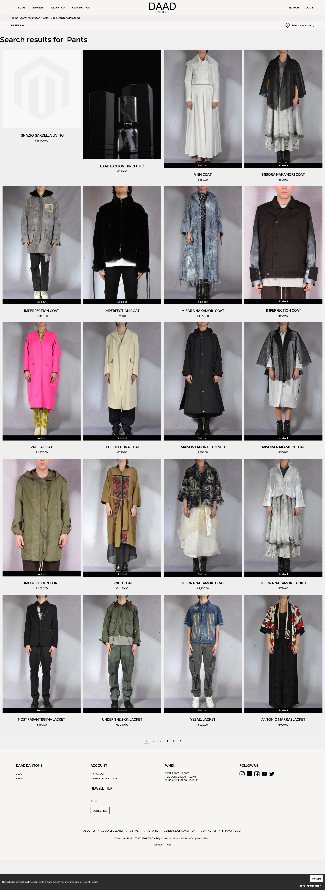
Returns (152, 830)
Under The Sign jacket (122, 719)
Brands (38, 7)
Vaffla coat (41, 447)
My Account (99, 773)
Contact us (81, 7)
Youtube (264, 773)
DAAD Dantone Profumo (122, 166)
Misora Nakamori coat (283, 174)
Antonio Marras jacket (283, 719)
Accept (316, 878)
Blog (21, 7)
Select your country (303, 25)
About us (58, 7)
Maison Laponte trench (203, 447)
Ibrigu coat (122, 583)
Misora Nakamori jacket (283, 583)
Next (180, 739)
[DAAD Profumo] (122, 104)
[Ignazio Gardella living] (42, 89)
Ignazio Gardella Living (41, 135)
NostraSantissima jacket (41, 719)
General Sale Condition (179, 830)
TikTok (249, 773)
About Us (89, 830)
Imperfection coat (41, 311)
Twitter (271, 773)
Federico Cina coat (122, 447)
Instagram (242, 773)
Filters (16, 25)
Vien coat (203, 174)
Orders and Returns (104, 778)
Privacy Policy (232, 830)
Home (14, 17)
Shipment (136, 830)
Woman (158, 844)
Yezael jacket (202, 719)
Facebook (256, 773)
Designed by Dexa (200, 838)
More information (309, 885)
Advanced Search (112, 830)
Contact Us (208, 830)
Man (169, 844)
